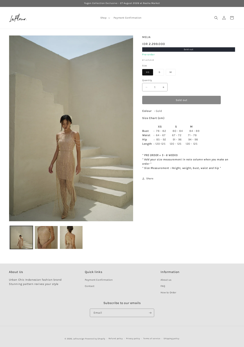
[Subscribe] (150, 313)
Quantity (147, 80)
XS (149, 72)
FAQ (163, 286)
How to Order (168, 292)
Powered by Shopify (95, 339)
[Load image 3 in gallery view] (71, 237)
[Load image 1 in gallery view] (21, 237)
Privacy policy (133, 338)
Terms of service (151, 338)
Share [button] (149, 178)
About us (166, 279)
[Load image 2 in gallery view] (46, 237)
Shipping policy (171, 338)
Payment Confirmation (99, 279)
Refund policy (116, 338)
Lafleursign (79, 339)
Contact (89, 286)
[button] (104, 18)
